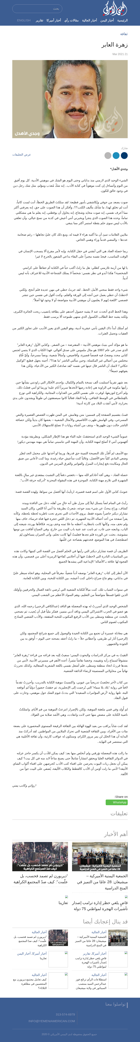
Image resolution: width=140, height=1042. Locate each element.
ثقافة (124, 34)
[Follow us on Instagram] (99, 1014)
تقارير (39, 20)
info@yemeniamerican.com (52, 1021)
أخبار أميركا (54, 20)
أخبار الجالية (89, 20)
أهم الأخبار (116, 834)
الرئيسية (122, 20)
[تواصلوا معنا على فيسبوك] (124, 1014)
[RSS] (90, 1014)
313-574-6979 (65, 1014)
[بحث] (16, 8)
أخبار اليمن (107, 20)
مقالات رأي (71, 20)
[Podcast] (82, 1014)
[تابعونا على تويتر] (116, 1014)
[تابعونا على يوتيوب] (107, 1014)
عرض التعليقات (21, 154)
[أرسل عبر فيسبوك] (124, 155)
